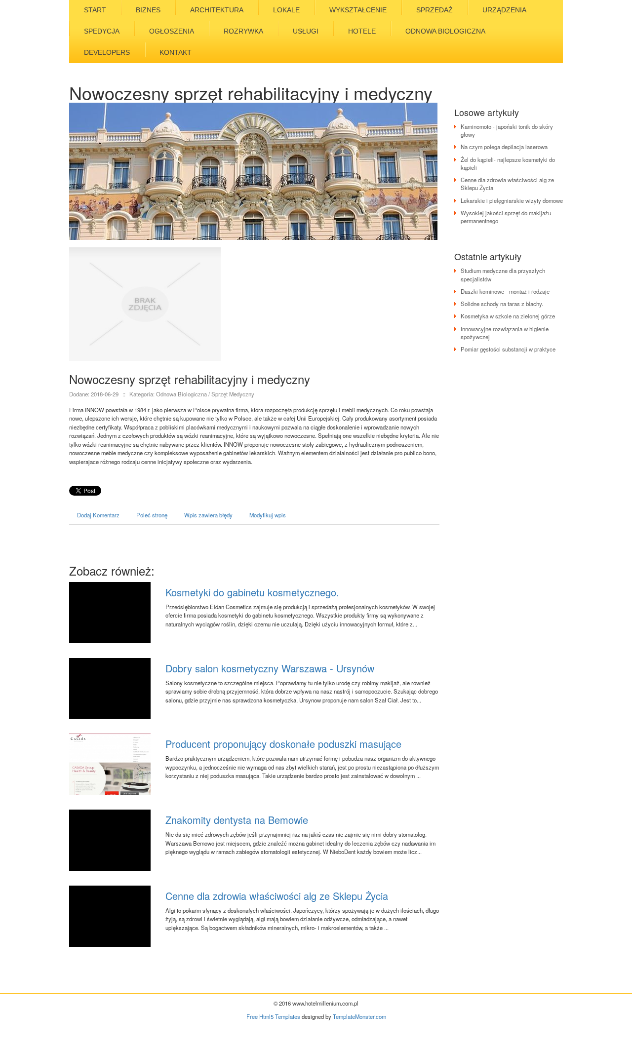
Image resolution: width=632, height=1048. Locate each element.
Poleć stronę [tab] (151, 515)
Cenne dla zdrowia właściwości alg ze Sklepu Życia (276, 896)
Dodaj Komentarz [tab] (98, 515)
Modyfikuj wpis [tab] (267, 515)
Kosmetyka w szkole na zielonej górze (508, 316)
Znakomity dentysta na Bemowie (236, 820)
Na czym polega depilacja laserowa (504, 147)
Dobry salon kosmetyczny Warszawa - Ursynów (269, 668)
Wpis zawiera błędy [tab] (208, 515)
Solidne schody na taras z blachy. (502, 304)
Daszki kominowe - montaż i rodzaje (505, 291)
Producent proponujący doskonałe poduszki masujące (283, 744)
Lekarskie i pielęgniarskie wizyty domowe (512, 200)
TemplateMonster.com (359, 1016)
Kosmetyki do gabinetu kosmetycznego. (252, 592)
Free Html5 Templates (273, 1016)
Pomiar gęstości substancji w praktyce (508, 349)
